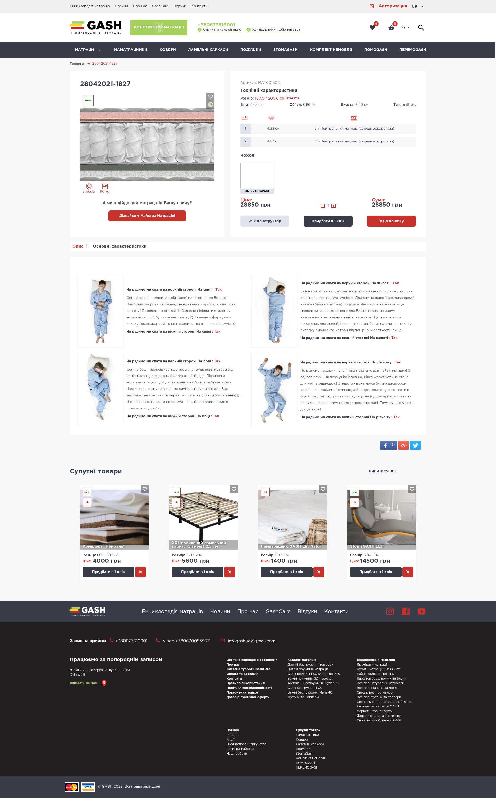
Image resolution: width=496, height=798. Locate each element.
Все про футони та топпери (379, 697)
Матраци (84, 49)
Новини (121, 6)
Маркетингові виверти (375, 711)
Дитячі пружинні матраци (308, 669)
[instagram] (390, 611)
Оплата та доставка (242, 674)
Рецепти (233, 735)
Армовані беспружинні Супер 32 (313, 683)
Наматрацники (130, 49)
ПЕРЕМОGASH (412, 49)
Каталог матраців (302, 660)
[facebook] (405, 611)
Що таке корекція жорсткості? (252, 660)
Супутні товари (96, 472)
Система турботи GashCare (248, 669)
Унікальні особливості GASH (379, 720)
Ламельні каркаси (208, 49)
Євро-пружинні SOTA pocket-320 (314, 674)
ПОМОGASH (375, 49)
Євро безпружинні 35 (305, 688)
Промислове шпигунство (247, 744)
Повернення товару (243, 692)
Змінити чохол (257, 191)
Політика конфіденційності (249, 688)
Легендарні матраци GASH (378, 706)
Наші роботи (237, 753)
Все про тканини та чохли (378, 688)
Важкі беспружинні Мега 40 (310, 692)
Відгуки (180, 6)
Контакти (199, 6)
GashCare (160, 6)
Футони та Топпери (303, 697)
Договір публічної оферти (248, 697)
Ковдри (168, 49)
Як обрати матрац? (372, 664)
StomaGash (285, 49)
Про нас (140, 6)
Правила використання (246, 683)
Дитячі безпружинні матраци (311, 664)
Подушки (250, 49)
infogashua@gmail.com (251, 641)
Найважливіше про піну (375, 674)
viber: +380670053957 (186, 641)
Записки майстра (240, 749)
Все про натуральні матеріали (380, 683)
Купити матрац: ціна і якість (379, 669)
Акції (230, 739)
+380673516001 (216, 25)
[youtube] (421, 611)
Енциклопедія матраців (90, 6)
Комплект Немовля (331, 49)
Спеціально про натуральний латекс (385, 702)
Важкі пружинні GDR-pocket (310, 678)
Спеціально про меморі (375, 692)
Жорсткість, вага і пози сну (379, 715)
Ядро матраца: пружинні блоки (382, 678)
